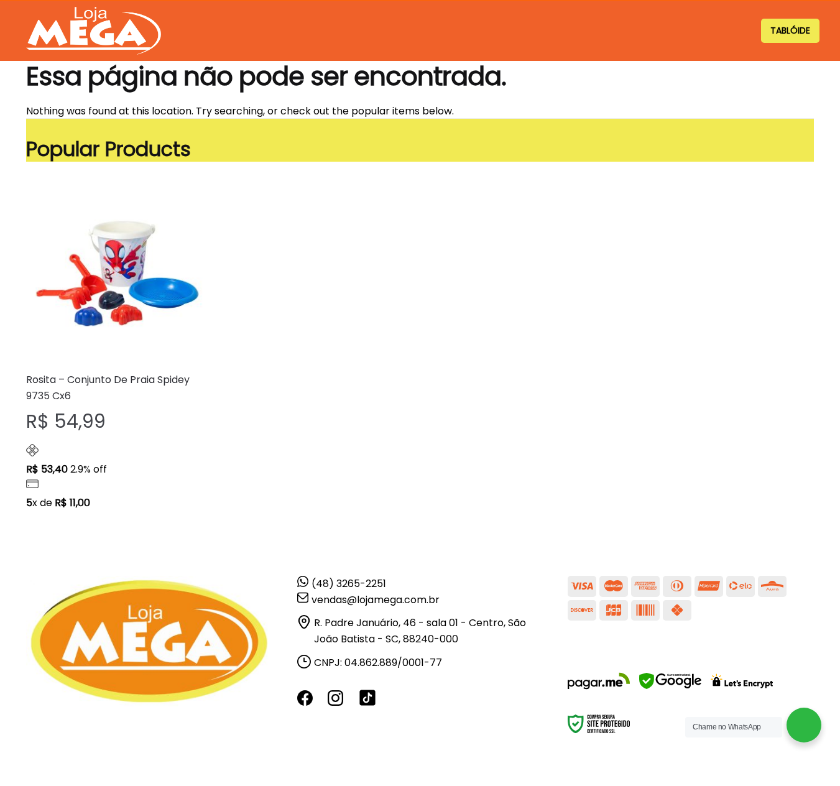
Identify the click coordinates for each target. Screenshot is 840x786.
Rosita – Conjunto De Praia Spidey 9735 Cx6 (108, 387)
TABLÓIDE (790, 30)
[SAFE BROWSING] (670, 689)
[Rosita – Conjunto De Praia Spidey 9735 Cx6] (117, 271)
